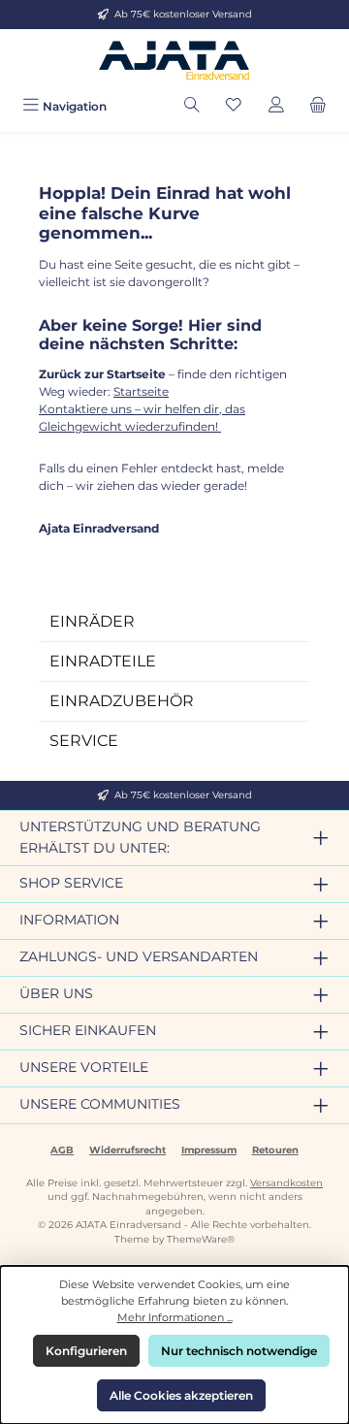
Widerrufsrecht (127, 1150)
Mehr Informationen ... (175, 1317)
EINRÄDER (92, 621)
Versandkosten (286, 1183)
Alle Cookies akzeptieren (181, 1395)
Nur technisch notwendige (239, 1350)
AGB (62, 1150)
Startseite (141, 391)
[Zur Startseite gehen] (174, 60)
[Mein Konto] (276, 106)
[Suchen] (192, 106)
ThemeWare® (201, 1239)
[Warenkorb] (318, 106)
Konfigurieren (86, 1350)
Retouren (275, 1150)
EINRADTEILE (102, 661)
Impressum (209, 1150)
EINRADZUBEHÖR (121, 701)
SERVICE (83, 740)
